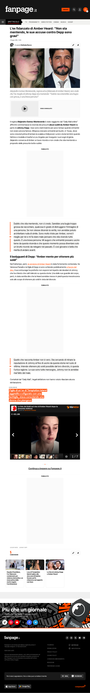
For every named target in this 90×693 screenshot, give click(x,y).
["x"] (23, 622)
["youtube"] (17, 622)
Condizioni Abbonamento (55, 659)
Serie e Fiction (46, 22)
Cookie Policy (52, 655)
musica (63, 22)
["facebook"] (29, 622)
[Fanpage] (12, 638)
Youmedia (50, 645)
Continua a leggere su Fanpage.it (45, 468)
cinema (56, 22)
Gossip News (14, 547)
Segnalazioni (51, 648)
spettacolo (13, 22)
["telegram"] (35, 622)
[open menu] (3, 22)
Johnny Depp (23, 547)
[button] (78, 45)
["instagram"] (10, 622)
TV (26, 22)
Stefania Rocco (26, 45)
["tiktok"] (4, 622)
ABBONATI (65, 9)
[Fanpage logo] (18, 9)
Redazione (50, 662)
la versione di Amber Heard (39, 264)
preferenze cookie (53, 666)
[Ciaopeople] (80, 687)
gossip (70, 22)
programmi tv (34, 22)
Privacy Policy (52, 652)
